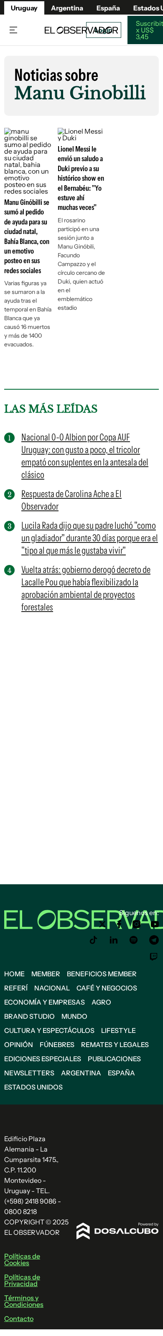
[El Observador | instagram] (136, 924)
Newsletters (29, 1073)
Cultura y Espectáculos (49, 1030)
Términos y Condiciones (23, 1301)
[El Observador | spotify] (134, 940)
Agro (101, 1002)
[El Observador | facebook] (119, 924)
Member (45, 974)
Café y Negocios (106, 988)
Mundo (74, 1016)
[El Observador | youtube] (155, 924)
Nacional (52, 988)
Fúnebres (57, 1044)
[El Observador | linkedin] (114, 940)
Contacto (18, 1318)
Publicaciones (114, 1059)
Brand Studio (29, 1016)
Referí (16, 988)
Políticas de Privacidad (22, 1280)
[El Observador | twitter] (102, 924)
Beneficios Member (102, 974)
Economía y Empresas (44, 1002)
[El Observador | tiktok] (94, 940)
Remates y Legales (115, 1044)
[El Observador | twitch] (154, 957)
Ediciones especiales (42, 1059)
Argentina (67, 8)
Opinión (18, 1044)
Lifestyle (118, 1030)
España (121, 1073)
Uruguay (24, 8)
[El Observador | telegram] (154, 940)
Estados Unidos (33, 1087)
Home (14, 974)
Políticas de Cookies (22, 1259)
